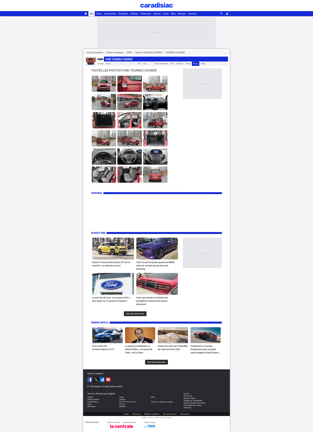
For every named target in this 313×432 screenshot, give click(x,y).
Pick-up (122, 404)
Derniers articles (99, 322)
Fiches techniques (161, 64)
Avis (139, 64)
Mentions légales (190, 398)
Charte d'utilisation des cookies (195, 403)
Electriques (123, 13)
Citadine (90, 397)
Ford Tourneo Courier (119, 59)
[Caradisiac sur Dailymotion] (102, 380)
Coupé (121, 397)
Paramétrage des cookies (193, 405)
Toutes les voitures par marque (162, 402)
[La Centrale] (122, 429)
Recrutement (185, 414)
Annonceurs (136, 414)
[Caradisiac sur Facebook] (90, 380)
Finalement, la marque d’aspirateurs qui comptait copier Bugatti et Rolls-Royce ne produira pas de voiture (204, 349)
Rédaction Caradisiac (151, 414)
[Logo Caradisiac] (156, 10)
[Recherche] (221, 13)
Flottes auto (146, 13)
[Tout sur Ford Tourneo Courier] (91, 64)
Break (89, 404)
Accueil (100, 64)
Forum (166, 13)
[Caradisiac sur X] (96, 380)
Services (157, 13)
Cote (172, 64)
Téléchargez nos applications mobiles (106, 386)
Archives (187, 394)
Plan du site (188, 396)
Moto (173, 13)
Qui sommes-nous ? (170, 414)
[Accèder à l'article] (113, 248)
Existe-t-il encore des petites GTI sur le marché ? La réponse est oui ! (111, 264)
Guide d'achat (110, 13)
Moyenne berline (93, 399)
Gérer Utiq (187, 408)
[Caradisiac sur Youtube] (108, 380)
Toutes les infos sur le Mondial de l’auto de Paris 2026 (173, 348)
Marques (182, 13)
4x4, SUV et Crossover (127, 402)
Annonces (192, 13)
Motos (153, 397)
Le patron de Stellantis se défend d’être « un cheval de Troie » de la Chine (138, 349)
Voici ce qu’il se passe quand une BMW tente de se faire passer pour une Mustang (155, 265)
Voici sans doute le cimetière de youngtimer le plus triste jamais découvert (152, 300)
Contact (126, 414)
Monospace (91, 406)
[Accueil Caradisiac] (85, 13)
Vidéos (203, 64)
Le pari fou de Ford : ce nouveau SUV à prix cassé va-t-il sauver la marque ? (111, 299)
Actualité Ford (98, 232)
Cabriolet (122, 399)
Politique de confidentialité (193, 401)
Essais (99, 13)
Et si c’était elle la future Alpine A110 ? (103, 348)
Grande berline (92, 402)
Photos (195, 64)
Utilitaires (134, 13)
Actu (92, 13)
